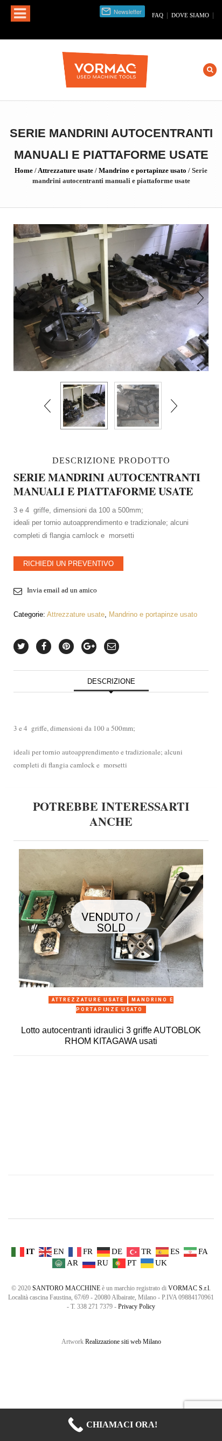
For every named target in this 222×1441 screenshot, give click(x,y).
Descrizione (111, 681)
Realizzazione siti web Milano (123, 1341)
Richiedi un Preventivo (68, 564)
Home (24, 170)
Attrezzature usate (65, 170)
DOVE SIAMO (190, 15)
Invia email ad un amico (62, 590)
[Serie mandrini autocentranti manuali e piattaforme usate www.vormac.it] (111, 297)
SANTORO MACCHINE (66, 1288)
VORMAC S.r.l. (189, 1288)
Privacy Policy (136, 1306)
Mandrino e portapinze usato (142, 170)
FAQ (157, 15)
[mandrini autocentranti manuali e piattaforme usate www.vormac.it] (138, 405)
